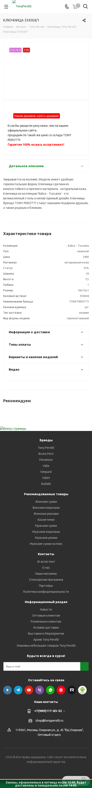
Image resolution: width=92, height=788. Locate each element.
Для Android (82, 690)
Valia (46, 465)
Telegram (18, 690)
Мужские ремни (46, 537)
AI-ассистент (46, 561)
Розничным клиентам (46, 621)
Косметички (46, 519)
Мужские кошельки (46, 531)
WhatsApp (50, 690)
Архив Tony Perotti (46, 639)
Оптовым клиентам (46, 615)
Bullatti (46, 484)
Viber (39, 690)
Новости (46, 609)
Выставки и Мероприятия (46, 633)
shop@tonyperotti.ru (49, 720)
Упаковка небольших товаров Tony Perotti (46, 645)
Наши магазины (46, 573)
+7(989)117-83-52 (48, 711)
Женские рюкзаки (46, 513)
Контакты (46, 554)
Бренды (46, 440)
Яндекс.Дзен (61, 690)
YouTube (29, 690)
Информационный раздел (46, 602)
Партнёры (46, 585)
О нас (46, 567)
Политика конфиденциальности (46, 591)
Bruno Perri (46, 453)
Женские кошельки (46, 507)
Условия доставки (46, 627)
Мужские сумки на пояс (46, 543)
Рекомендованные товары (46, 494)
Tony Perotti (46, 447)
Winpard (46, 471)
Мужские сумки (46, 525)
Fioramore (46, 459)
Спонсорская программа (46, 579)
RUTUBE (71, 690)
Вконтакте (7, 690)
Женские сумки (46, 501)
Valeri (46, 478)
